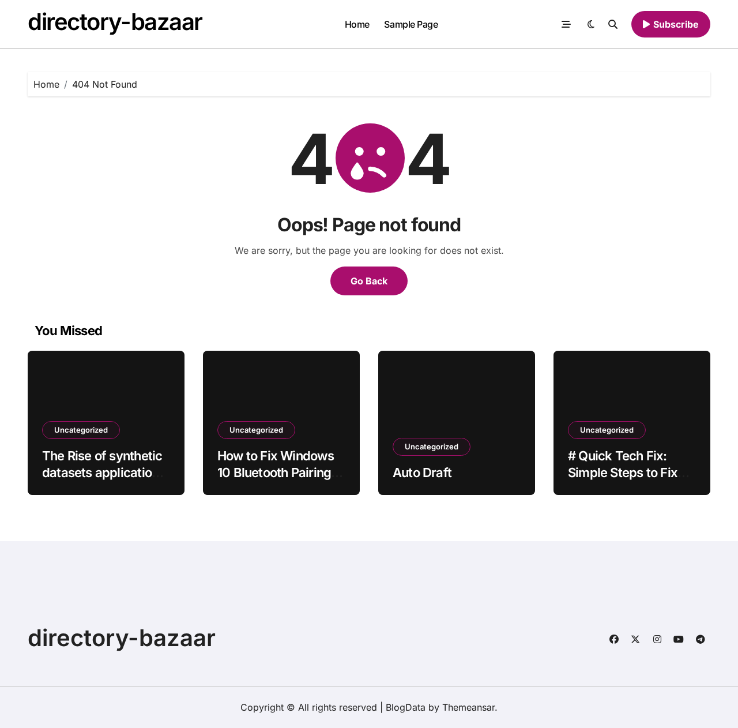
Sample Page (411, 24)
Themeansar (468, 707)
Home (357, 24)
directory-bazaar (115, 21)
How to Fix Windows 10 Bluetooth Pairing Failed (275, 472)
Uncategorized (81, 429)
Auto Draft (422, 472)
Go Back (369, 281)
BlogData (406, 707)
